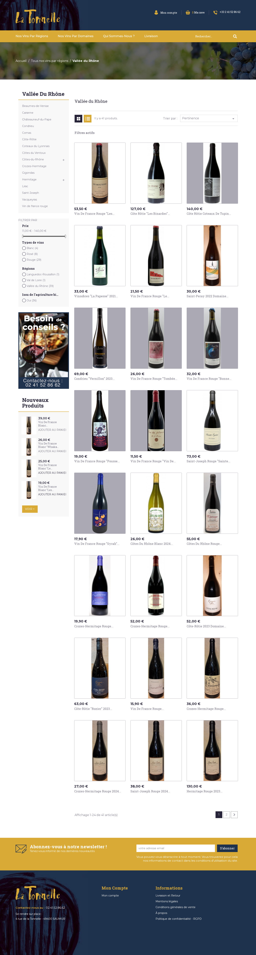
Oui (32, 300)
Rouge (34, 259)
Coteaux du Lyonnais (35, 146)
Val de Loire (36, 280)
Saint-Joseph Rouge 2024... (150, 791)
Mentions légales (167, 901)
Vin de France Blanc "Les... (47, 488)
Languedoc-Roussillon (43, 274)
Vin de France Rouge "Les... (94, 213)
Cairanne (27, 112)
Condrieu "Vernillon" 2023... (94, 379)
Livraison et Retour (168, 895)
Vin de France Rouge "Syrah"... (96, 544)
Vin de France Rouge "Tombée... (153, 379)
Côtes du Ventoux (34, 153)
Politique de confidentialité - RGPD (179, 918)
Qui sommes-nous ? (119, 36)
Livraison (151, 36)
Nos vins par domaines (76, 36)
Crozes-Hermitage (34, 166)
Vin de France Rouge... (147, 709)
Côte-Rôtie (29, 139)
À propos (161, 913)
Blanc (32, 248)
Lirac (25, 186)
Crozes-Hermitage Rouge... (93, 626)
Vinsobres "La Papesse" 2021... (96, 296)
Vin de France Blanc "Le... (47, 466)
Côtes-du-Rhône (33, 159)
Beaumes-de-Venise (35, 106)
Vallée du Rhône (43, 94)
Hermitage (29, 179)
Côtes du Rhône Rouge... (204, 544)
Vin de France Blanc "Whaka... (48, 445)
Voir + (30, 509)
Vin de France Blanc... (47, 423)
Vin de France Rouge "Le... (149, 296)
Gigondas (28, 172)
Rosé (32, 254)
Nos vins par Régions (32, 36)
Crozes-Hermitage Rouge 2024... (97, 791)
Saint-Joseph (30, 192)
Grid (78, 118)
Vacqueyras (29, 199)
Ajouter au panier (52, 430)
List (87, 118)
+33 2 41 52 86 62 (230, 12)
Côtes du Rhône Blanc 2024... (151, 544)
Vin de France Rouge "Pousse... (97, 461)
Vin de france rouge (35, 206)
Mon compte (110, 895)
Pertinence (209, 118)
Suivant (234, 814)
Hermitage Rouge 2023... (204, 791)
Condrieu (28, 126)
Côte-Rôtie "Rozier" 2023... (93, 709)
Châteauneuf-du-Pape (36, 119)
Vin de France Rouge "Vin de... (153, 461)
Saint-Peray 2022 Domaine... (207, 296)
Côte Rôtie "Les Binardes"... (150, 213)
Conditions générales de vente (175, 907)
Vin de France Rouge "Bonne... (209, 379)
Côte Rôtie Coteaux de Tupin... (209, 213)
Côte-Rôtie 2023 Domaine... (206, 626)
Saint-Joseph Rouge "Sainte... (208, 461)
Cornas (26, 132)
